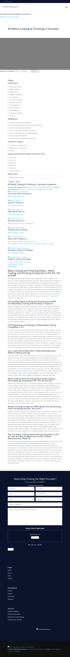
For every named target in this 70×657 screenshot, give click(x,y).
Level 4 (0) (13, 165)
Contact (10, 578)
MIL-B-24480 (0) (14, 110)
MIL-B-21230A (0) (15, 108)
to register (52, 296)
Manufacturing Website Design (37, 649)
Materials (10, 599)
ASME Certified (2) (15, 89)
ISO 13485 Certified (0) (16, 100)
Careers (10, 591)
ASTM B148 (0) (14, 92)
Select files (35, 537)
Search (10, 573)
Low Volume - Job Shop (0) (17, 145)
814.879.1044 (8, 1)
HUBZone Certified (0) (16, 94)
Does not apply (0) (15, 171)
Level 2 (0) (13, 160)
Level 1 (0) (13, 157)
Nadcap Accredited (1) (16, 113)
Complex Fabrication (14, 614)
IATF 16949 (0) (14, 97)
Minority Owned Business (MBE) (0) (20, 128)
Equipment (11, 596)
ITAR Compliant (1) (15, 105)
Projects (10, 593)
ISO (27, 308)
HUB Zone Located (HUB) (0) (18, 136)
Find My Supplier (14, 17)
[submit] (38, 71)
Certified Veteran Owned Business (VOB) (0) (23, 138)
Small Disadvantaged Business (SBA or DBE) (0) (24, 133)
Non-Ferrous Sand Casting (16, 617)
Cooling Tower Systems (15, 620)
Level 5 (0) (13, 168)
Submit (10, 549)
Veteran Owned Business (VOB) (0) (20, 122)
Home (9, 570)
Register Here (4, 17)
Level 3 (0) (13, 163)
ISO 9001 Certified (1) (16, 102)
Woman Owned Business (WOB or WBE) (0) (22, 130)
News (9, 576)
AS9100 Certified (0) (15, 87)
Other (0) (12, 116)
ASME (32, 308)
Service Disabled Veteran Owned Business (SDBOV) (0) (26, 125)
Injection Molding (13, 611)
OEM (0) (12, 150)
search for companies (6, 71)
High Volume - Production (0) (18, 148)
